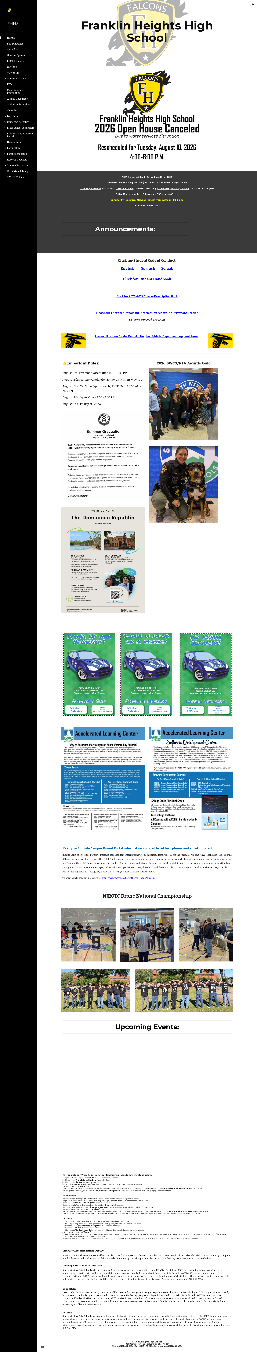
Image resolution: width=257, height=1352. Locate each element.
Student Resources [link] (17, 165)
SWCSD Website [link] (16, 177)
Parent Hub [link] (13, 148)
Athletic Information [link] (18, 104)
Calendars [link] (13, 49)
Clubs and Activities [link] (18, 122)
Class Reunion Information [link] (15, 91)
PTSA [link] (10, 84)
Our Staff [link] (12, 67)
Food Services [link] (14, 116)
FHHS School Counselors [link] (20, 127)
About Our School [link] (17, 78)
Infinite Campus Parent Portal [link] (20, 135)
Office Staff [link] (13, 72)
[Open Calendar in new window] (227, 1048)
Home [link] (11, 37)
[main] (147, 33)
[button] (253, 4)
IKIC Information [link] (16, 61)
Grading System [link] (16, 55)
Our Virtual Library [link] (17, 171)
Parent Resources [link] (17, 153)
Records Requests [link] (17, 159)
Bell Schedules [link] (15, 43)
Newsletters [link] (14, 142)
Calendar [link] (12, 110)
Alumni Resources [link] (17, 98)
